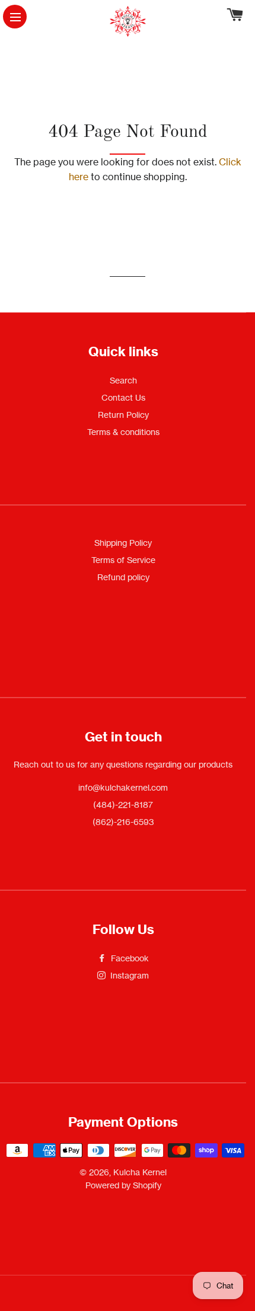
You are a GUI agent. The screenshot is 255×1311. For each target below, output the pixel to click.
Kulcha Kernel (140, 1172)
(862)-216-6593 (123, 822)
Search (123, 380)
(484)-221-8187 (123, 805)
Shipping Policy (123, 543)
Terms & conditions (123, 432)
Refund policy (123, 577)
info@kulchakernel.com (123, 787)
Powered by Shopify (123, 1185)
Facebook (129, 958)
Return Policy (123, 415)
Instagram (128, 975)
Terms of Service (123, 560)
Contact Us (123, 397)
